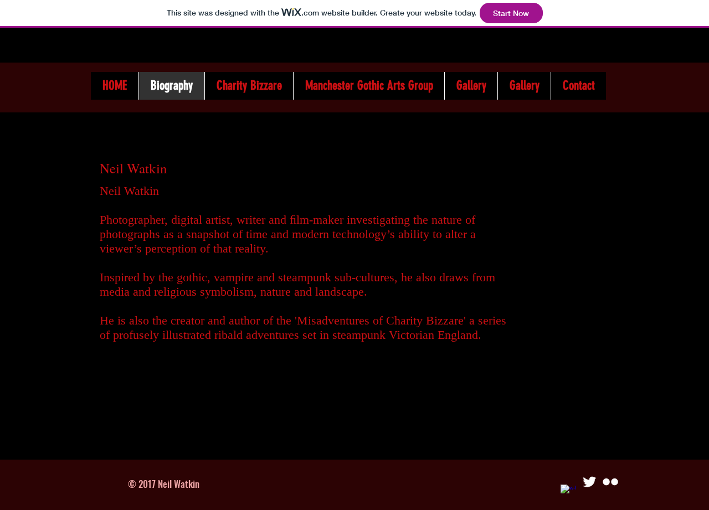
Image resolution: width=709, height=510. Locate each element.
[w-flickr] (610, 482)
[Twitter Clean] (589, 482)
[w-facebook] (568, 492)
